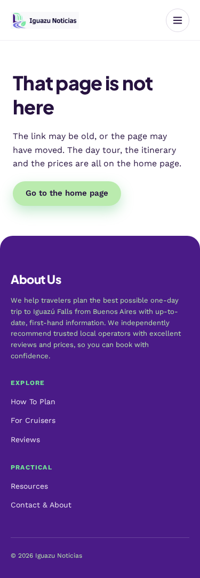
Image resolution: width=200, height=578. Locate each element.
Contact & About (41, 504)
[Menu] (177, 20)
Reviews (25, 439)
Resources (29, 486)
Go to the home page (67, 193)
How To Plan (33, 401)
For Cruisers (33, 420)
